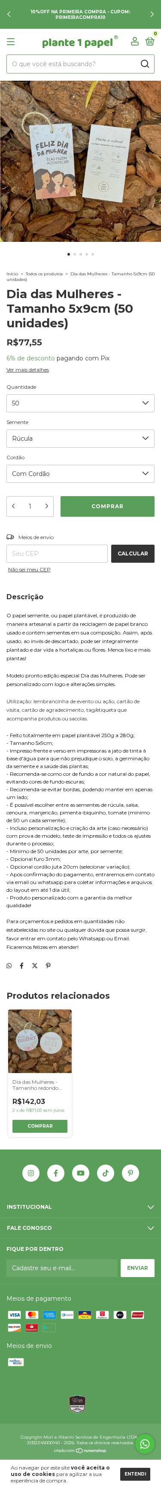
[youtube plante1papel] (80, 1173)
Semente (17, 422)
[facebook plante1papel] (55, 1173)
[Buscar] (144, 64)
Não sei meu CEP (29, 569)
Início (12, 274)
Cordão (15, 457)
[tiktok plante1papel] (105, 1173)
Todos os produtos (44, 274)
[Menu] (12, 41)
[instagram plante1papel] (30, 1173)
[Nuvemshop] (80, 1451)
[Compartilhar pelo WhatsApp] (9, 966)
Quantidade (21, 387)
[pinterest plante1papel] (130, 1173)
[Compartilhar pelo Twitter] (35, 966)
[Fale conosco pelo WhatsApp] (145, 1444)
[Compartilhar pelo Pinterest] (48, 966)
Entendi (135, 1474)
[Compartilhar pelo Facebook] (22, 966)
